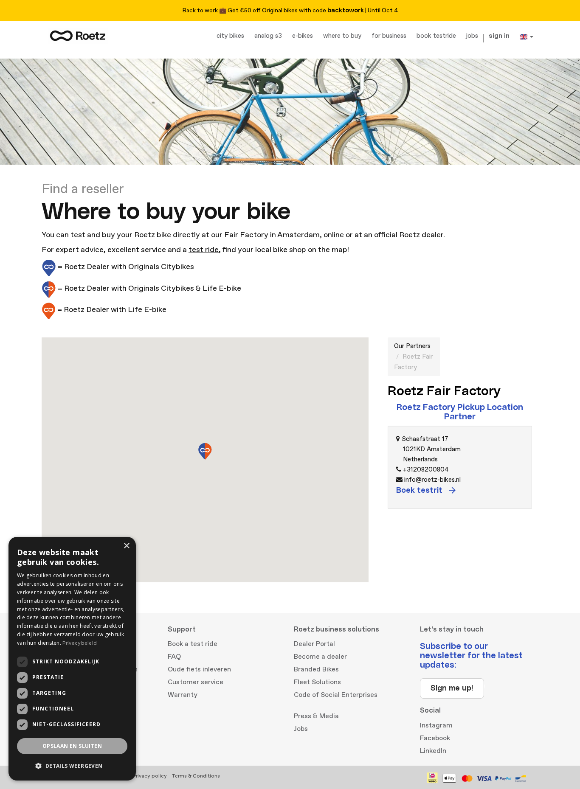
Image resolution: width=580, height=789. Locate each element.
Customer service (195, 682)
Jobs (301, 728)
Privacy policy (150, 776)
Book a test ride (192, 644)
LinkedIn (433, 751)
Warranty (182, 695)
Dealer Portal (314, 644)
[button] (72, 766)
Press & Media (316, 716)
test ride (204, 250)
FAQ (174, 656)
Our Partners (412, 346)
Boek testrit (420, 490)
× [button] (126, 546)
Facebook (435, 738)
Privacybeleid (79, 643)
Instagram (436, 725)
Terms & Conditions (196, 776)
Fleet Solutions (317, 682)
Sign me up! (452, 688)
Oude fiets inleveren (199, 669)
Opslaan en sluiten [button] (72, 746)
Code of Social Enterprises (335, 695)
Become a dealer (320, 656)
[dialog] (72, 659)
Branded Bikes (316, 669)
